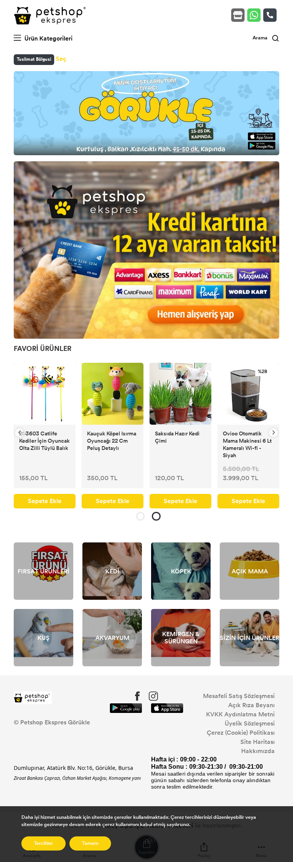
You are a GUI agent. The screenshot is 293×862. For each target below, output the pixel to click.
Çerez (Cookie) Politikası (241, 732)
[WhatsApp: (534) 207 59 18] (255, 15)
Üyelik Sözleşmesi (250, 723)
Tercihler (43, 843)
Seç (61, 58)
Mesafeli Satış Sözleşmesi (239, 696)
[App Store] (167, 708)
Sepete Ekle (44, 501)
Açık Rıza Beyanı (251, 705)
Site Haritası (257, 741)
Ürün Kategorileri (47, 38)
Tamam (90, 843)
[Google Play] (126, 708)
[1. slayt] (140, 516)
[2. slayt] (156, 516)
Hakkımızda (258, 751)
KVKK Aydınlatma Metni (240, 714)
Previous (23, 250)
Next (270, 250)
